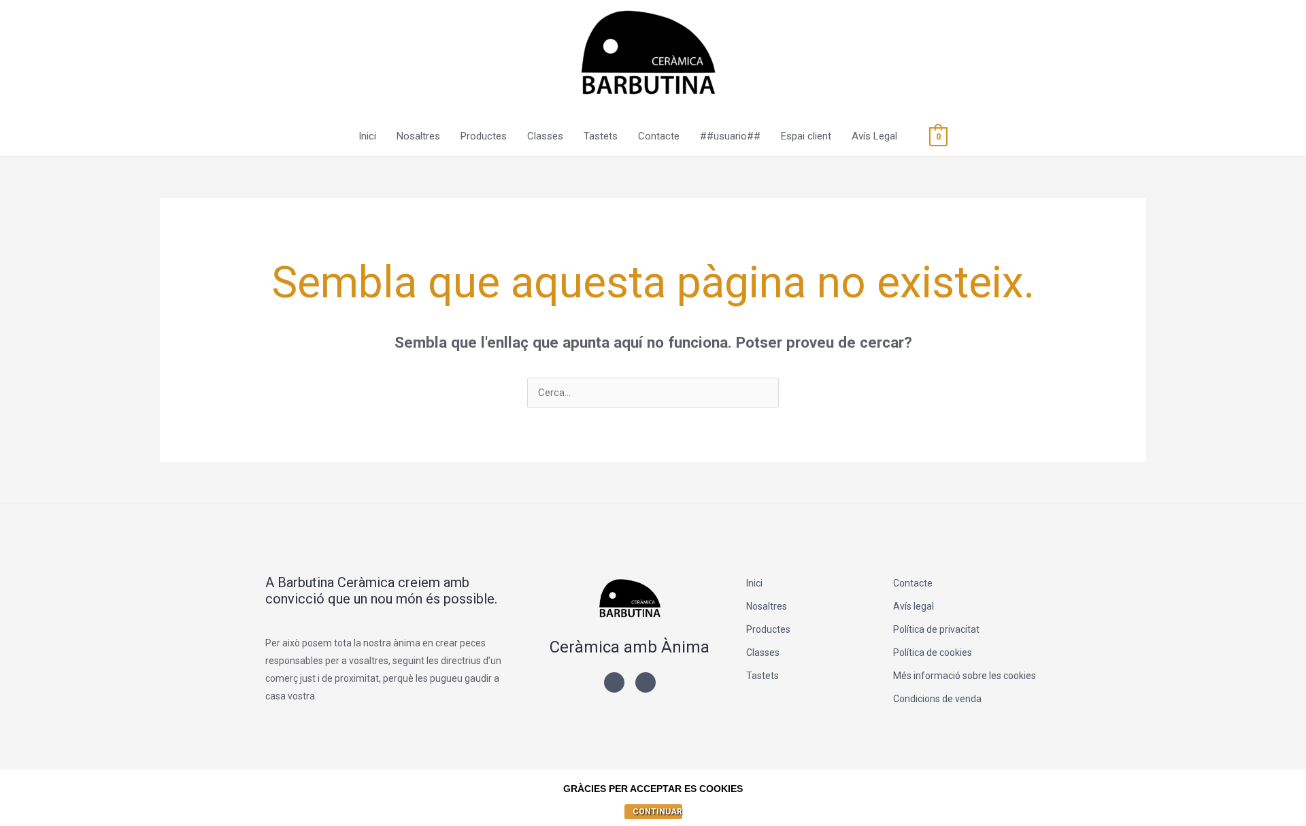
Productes (484, 136)
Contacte (659, 136)
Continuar (657, 811)
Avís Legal (874, 136)
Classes (545, 136)
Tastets (601, 136)
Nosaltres (418, 136)
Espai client (806, 136)
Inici (367, 136)
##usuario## (730, 136)
